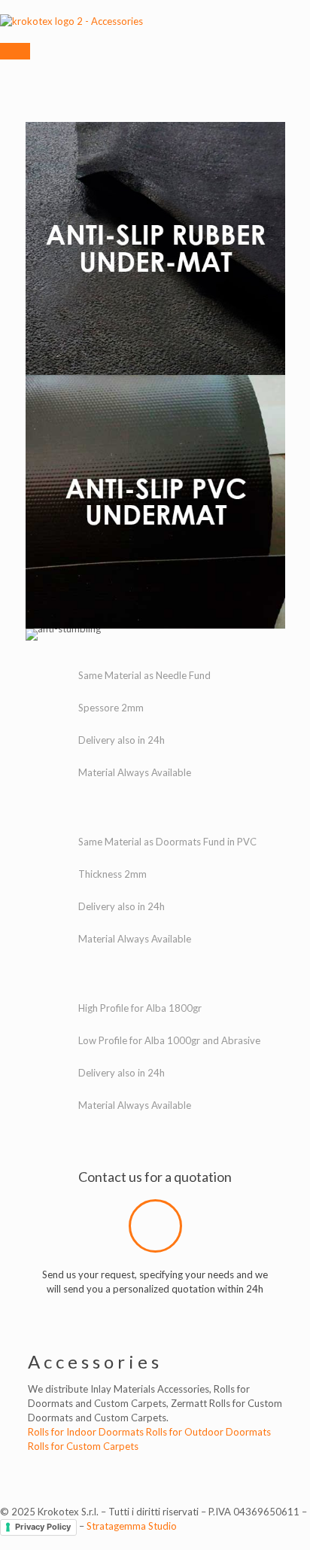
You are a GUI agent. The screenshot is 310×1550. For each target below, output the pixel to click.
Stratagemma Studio (132, 1526)
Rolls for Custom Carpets (83, 1446)
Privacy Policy (43, 1526)
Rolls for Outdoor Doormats (208, 1432)
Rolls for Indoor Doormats (86, 1432)
